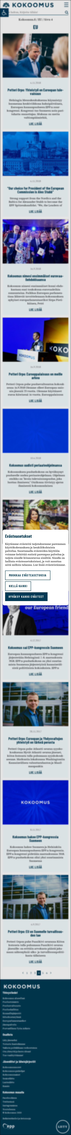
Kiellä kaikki (18, 586)
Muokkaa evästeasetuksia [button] (28, 575)
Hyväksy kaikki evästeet (26, 596)
